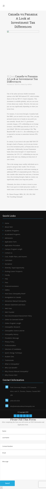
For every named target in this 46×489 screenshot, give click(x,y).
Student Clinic (9, 357)
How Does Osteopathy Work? (15, 294)
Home (7, 223)
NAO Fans (8, 308)
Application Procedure (12, 245)
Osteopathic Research (12, 327)
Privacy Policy (9, 342)
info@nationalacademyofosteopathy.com (22, 406)
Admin (29, 84)
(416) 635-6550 (15, 401)
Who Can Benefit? (11, 368)
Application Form (11, 242)
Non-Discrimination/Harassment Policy (18, 316)
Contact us (8, 253)
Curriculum (8, 260)
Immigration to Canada (13, 297)
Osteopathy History (11, 334)
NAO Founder (9, 312)
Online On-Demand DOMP (14, 320)
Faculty (7, 275)
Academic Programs (12, 231)
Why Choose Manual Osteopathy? (16, 371)
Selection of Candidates (13, 349)
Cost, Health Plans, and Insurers (16, 257)
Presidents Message (12, 338)
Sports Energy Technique (13, 353)
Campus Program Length (13, 249)
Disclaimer (8, 264)
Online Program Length (13, 323)
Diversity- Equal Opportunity (14, 268)
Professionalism (10, 345)
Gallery (7, 290)
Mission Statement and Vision (15, 305)
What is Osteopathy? (12, 364)
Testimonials (9, 360)
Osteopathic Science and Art (14, 331)
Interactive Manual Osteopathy (15, 301)
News (23, 84)
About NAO (9, 227)
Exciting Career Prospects (13, 271)
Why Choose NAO (11, 375)
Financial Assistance (12, 286)
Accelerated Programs (12, 234)
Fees (6, 282)
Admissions (9, 238)
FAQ (6, 279)
